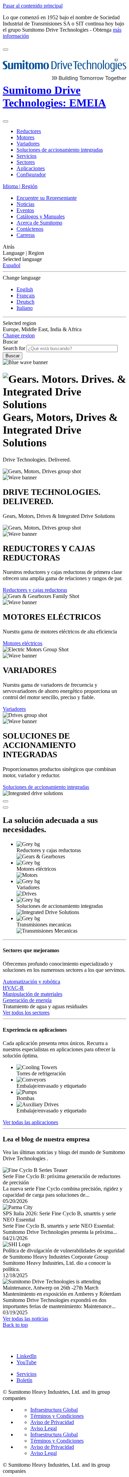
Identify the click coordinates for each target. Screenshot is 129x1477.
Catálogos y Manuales (41, 216)
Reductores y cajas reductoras (35, 590)
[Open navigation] (5, 49)
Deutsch (25, 302)
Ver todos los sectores (26, 1013)
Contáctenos (30, 229)
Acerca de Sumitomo (39, 223)
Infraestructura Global (54, 1410)
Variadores (14, 709)
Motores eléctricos (22, 643)
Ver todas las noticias (25, 1319)
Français (26, 295)
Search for (14, 348)
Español (11, 265)
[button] (64, 247)
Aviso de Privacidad (52, 1422)
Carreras (26, 235)
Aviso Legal (43, 1428)
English (25, 289)
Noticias (25, 204)
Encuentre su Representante (47, 198)
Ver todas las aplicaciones (30, 1122)
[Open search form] (5, 121)
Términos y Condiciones (57, 1416)
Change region (19, 335)
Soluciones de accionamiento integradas (46, 787)
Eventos (25, 210)
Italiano (25, 308)
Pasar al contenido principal (33, 6)
